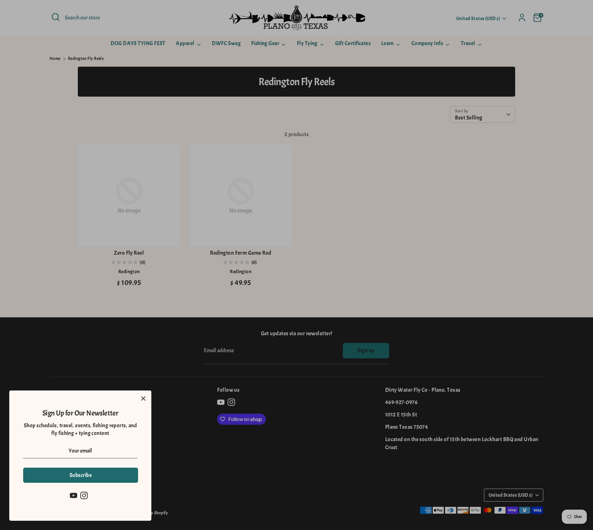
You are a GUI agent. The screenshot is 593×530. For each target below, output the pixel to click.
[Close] (143, 398)
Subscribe (80, 475)
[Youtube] (73, 495)
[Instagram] (84, 495)
